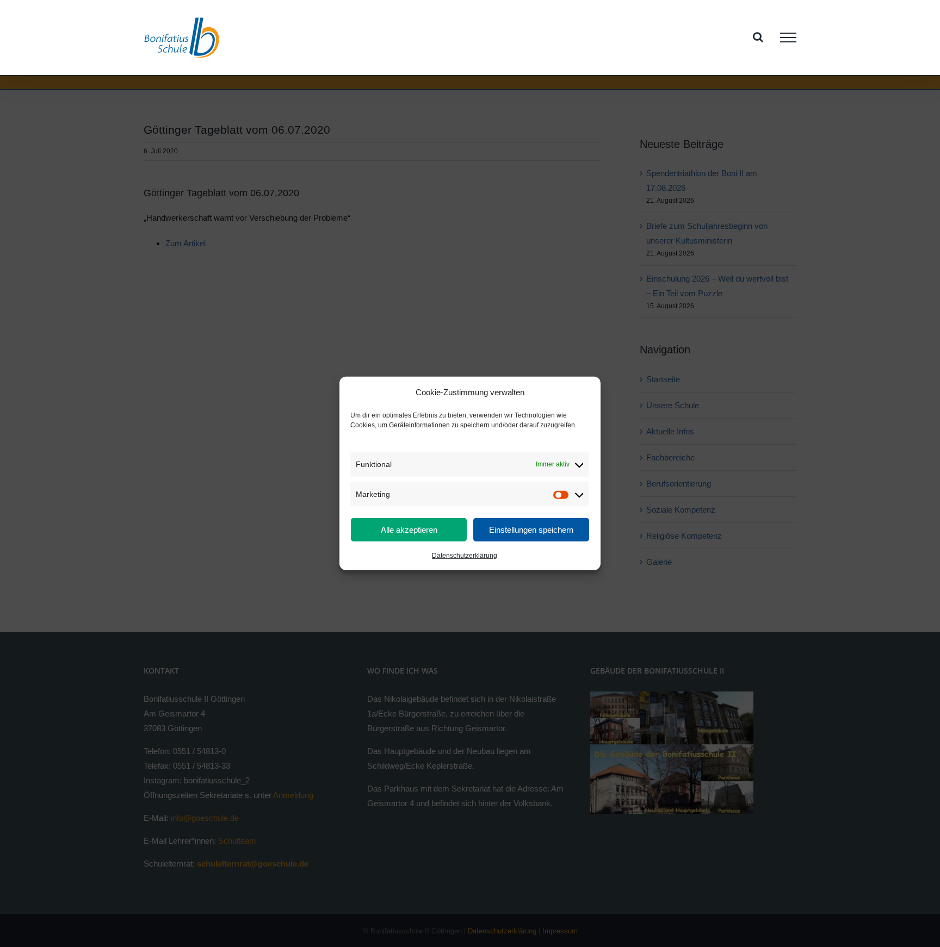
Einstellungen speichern (531, 529)
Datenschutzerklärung (464, 555)
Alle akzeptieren (409, 529)
